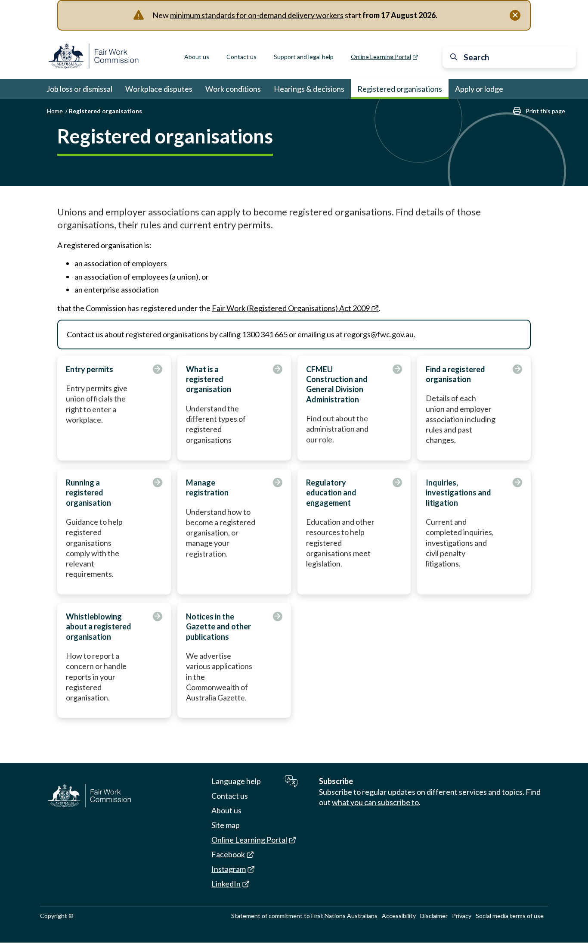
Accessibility (399, 915)
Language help (236, 781)
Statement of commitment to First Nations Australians (304, 915)
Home (55, 111)
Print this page (545, 111)
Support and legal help (304, 56)
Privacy (461, 915)
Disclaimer (434, 915)
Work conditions (233, 88)
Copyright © (57, 915)
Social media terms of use (510, 915)
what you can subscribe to (375, 802)
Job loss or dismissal (79, 88)
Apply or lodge (479, 88)
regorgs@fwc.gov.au (379, 334)
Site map (225, 825)
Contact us (241, 56)
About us (196, 56)
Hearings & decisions (309, 88)
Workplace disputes (158, 88)
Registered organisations (399, 88)
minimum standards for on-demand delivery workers (257, 15)
